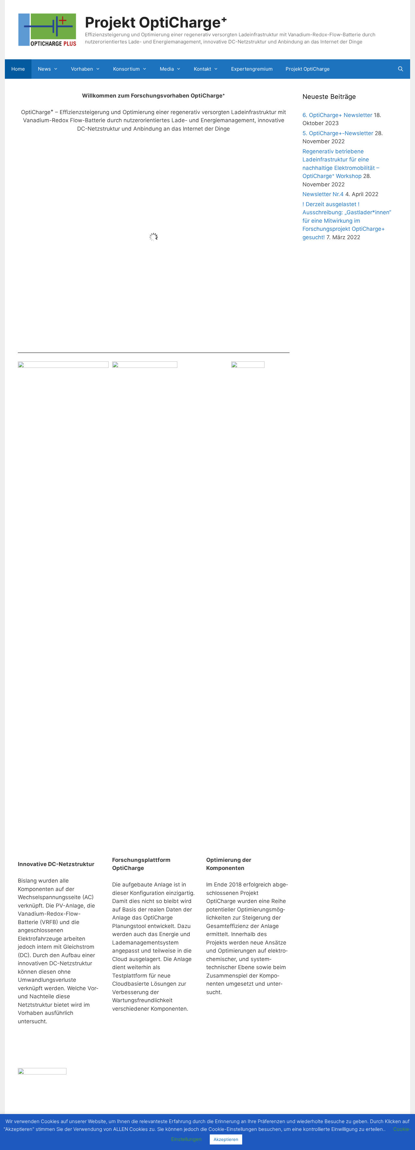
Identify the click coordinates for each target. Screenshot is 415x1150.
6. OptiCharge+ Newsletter (337, 115)
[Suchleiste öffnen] (400, 69)
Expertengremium (252, 69)
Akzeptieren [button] (226, 1139)
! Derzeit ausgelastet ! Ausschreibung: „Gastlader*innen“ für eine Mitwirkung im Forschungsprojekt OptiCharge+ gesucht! (346, 221)
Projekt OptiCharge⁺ (156, 22)
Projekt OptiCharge (308, 69)
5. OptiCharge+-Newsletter (337, 133)
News (44, 69)
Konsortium (126, 69)
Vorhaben (82, 69)
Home (18, 69)
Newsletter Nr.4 (323, 194)
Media (167, 69)
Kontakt (202, 69)
